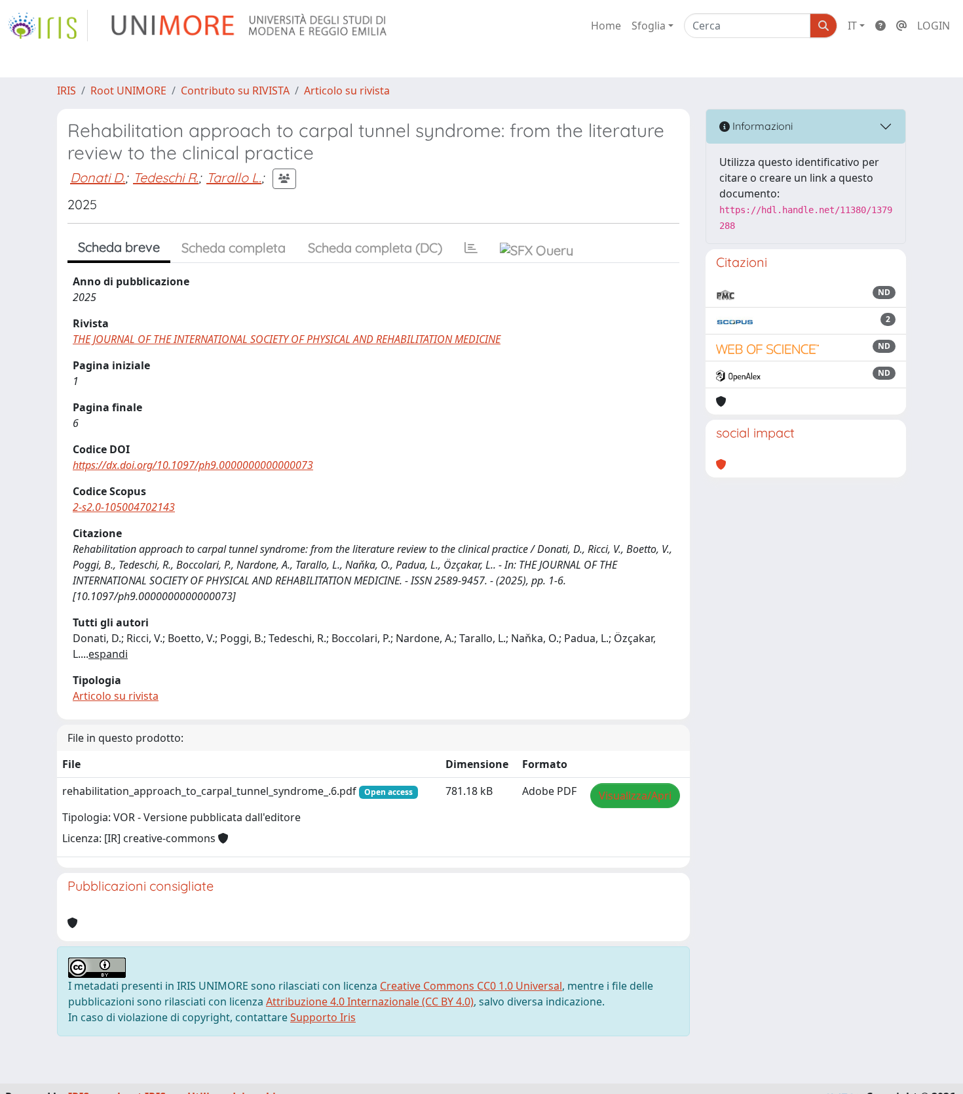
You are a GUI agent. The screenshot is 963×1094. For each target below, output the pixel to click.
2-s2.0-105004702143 (124, 507)
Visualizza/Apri (635, 795)
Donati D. (97, 177)
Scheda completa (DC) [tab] (375, 247)
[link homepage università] (250, 25)
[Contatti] (901, 25)
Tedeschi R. (165, 177)
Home (606, 25)
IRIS (66, 90)
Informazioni (761, 125)
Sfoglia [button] (649, 25)
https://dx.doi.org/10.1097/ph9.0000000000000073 (193, 465)
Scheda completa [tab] (233, 247)
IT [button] (852, 25)
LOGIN (933, 25)
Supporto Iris (323, 1017)
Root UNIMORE (128, 90)
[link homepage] (48, 25)
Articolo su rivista (347, 90)
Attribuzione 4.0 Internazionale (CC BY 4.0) (370, 1001)
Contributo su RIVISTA (235, 90)
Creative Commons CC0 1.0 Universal (471, 986)
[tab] (471, 248)
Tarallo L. (233, 177)
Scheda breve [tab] (119, 247)
